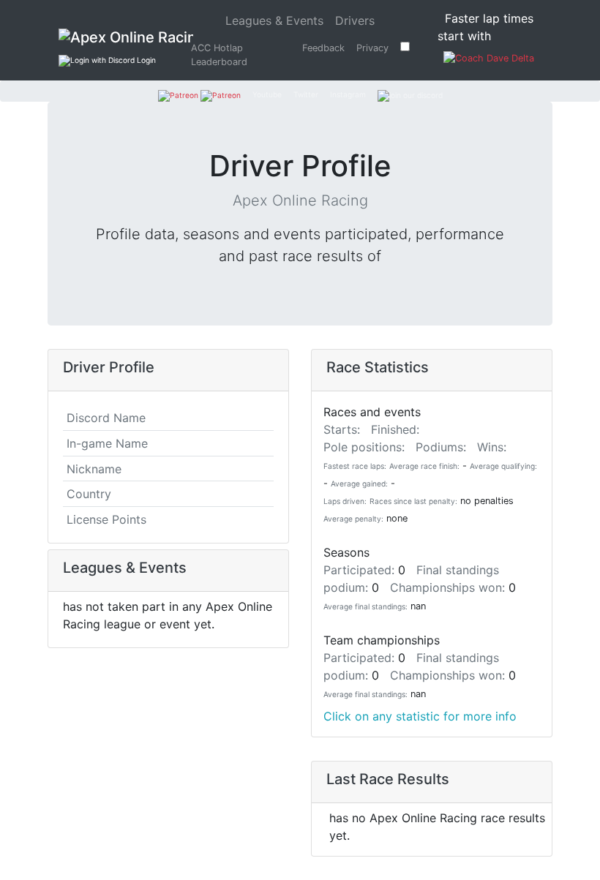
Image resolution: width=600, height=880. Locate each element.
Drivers (355, 20)
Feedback (323, 47)
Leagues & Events (277, 20)
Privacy (372, 47)
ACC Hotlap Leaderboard (219, 54)
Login (145, 60)
